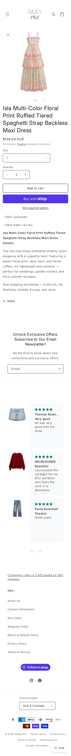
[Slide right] (44, 100)
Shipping (21, 144)
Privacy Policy (17, 643)
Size (5, 150)
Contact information (37, 745)
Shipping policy (48, 740)
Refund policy (38, 734)
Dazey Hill (20, 734)
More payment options (35, 207)
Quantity (8, 167)
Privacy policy (58, 734)
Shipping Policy (18, 626)
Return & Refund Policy (23, 635)
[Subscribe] (59, 368)
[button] (7, 14)
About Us (14, 600)
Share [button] (11, 301)
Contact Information (21, 609)
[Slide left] (27, 100)
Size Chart (15, 618)
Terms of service (26, 740)
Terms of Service (19, 652)
